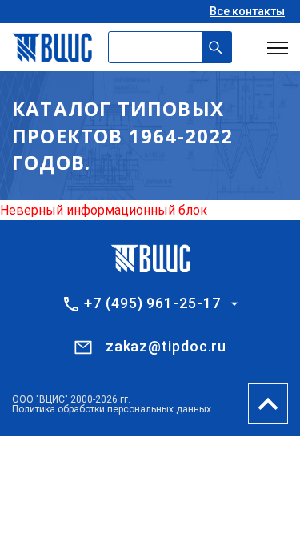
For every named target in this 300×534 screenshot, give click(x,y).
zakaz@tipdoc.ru (166, 346)
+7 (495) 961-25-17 (152, 303)
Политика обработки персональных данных (111, 409)
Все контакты (247, 11)
